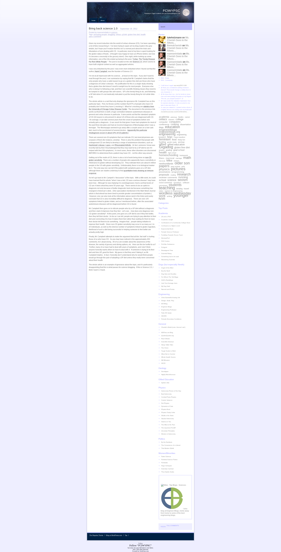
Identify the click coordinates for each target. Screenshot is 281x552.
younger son (174, 197)
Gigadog (166, 147)
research (184, 174)
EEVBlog (164, 303)
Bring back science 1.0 (103, 28)
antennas (174, 117)
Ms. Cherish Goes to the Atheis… (178, 40)
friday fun (181, 140)
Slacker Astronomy (167, 418)
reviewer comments (168, 177)
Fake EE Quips (166, 313)
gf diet (124, 35)
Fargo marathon (179, 137)
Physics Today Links (168, 412)
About (102, 20)
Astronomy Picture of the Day (171, 391)
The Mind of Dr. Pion (168, 425)
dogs (161, 127)
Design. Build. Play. (167, 300)
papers (164, 166)
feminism (165, 139)
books (181, 117)
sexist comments (165, 183)
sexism (183, 180)
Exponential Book (167, 229)
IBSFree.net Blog (167, 332)
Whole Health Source (168, 357)
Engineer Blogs (166, 307)
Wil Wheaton (165, 360)
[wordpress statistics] (161, 482)
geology (181, 142)
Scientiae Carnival (167, 469)
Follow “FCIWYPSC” (140, 545)
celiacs (118, 35)
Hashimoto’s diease (97, 145)
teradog (179, 189)
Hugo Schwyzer (166, 466)
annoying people (100, 35)
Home (93, 20)
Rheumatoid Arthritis (123, 145)
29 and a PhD (166, 216)
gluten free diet (134, 35)
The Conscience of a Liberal (170, 445)
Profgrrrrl (164, 247)
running (183, 177)
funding (162, 142)
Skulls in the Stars (167, 415)
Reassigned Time (167, 250)
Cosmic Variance (166, 400)
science (114, 32)
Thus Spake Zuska (167, 472)
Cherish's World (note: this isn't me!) (173, 327)
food (174, 139)
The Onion (164, 348)
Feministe (164, 462)
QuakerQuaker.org (167, 335)
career (187, 117)
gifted (162, 144)
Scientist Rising (166, 253)
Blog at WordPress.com (114, 535)
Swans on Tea (166, 421)
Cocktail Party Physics (168, 397)
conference (164, 124)
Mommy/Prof (165, 238)
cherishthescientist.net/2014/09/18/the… (174, 112)
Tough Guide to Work (168, 351)
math (187, 158)
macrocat (170, 158)
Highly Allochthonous (168, 374)
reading (173, 175)
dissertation (185, 124)
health (143, 35)
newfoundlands (166, 163)
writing (169, 196)
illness (161, 158)
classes (171, 119)
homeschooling (168, 155)
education (172, 127)
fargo (169, 137)
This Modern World (167, 448)
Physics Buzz (165, 409)
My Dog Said (165, 286)
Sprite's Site (165, 383)
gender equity (172, 142)
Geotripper (164, 371)
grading (169, 150)
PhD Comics (165, 241)
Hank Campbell (101, 71)
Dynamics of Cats (167, 406)
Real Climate (165, 338)
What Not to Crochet (168, 354)
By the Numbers (166, 442)
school (162, 180)
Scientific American (167, 342)
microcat (162, 161)
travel (186, 188)
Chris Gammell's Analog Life (170, 297)
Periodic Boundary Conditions (171, 319)
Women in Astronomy (168, 434)
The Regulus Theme (96, 535)
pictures (178, 169)
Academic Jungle (167, 219)
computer (163, 122)
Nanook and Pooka (167, 289)
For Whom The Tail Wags (169, 277)
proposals (164, 174)
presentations (164, 172)
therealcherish (174, 45)
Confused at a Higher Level (170, 226)
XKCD (163, 363)
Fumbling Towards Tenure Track (172, 235)
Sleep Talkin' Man (167, 345)
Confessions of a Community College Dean (175, 223)
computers (175, 121)
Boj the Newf (165, 271)
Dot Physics (165, 403)
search (163, 27)
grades (162, 150)
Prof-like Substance (167, 244)
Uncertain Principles (168, 431)
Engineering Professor (168, 310)
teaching (167, 187)
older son (182, 163)
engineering (167, 134)
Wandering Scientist (168, 259)
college (179, 119)
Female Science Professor (170, 232)
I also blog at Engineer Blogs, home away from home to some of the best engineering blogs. (175, 512)
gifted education (176, 144)
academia (164, 117)
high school (172, 153)
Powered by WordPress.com (140, 551)
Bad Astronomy (166, 394)
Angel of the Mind (167, 268)
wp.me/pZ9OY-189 (180, 85)
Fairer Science (166, 456)
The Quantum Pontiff (168, 428)
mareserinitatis (174, 53)
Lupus (108, 145)
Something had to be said (170, 256)
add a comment (95, 37)
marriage (179, 158)
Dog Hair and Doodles (168, 274)
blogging (111, 35)
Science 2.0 (137, 62)
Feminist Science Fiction (169, 459)
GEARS (164, 316)
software (186, 183)
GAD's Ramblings (167, 280)
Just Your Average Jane (169, 283)
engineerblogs (168, 129)
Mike (169, 160)
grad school (178, 150)
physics (164, 169)
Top (126, 535)
